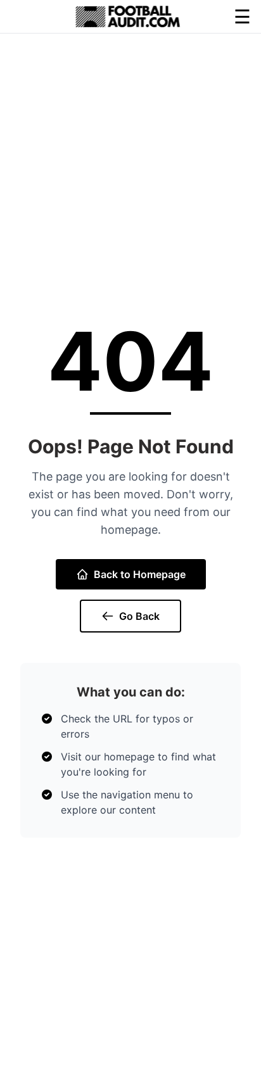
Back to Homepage (140, 574)
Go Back (139, 616)
